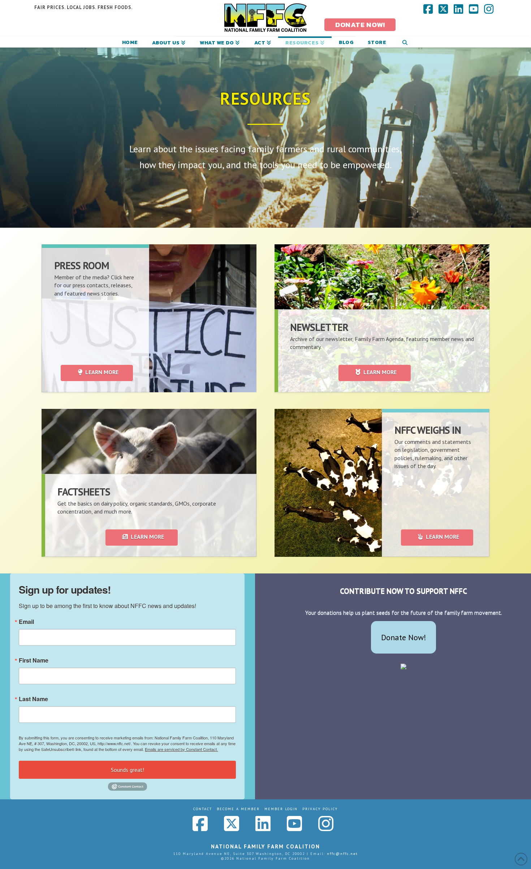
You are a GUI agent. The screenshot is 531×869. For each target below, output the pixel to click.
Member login (281, 809)
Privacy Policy (320, 809)
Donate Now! (403, 637)
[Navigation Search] (404, 41)
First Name (33, 660)
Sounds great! (127, 769)
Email (26, 622)
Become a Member (238, 809)
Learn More (101, 372)
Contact (202, 809)
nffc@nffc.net (342, 853)
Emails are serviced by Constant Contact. (181, 749)
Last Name (33, 699)
